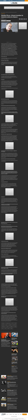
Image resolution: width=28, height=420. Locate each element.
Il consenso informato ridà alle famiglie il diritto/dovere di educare (12, 376)
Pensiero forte (4, 12)
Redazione (16, 414)
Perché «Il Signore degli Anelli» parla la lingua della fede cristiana (12, 390)
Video (9, 0)
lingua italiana (3, 326)
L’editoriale (10, 414)
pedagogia (11, 326)
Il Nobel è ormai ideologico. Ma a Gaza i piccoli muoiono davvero (12, 404)
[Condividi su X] (21, 19)
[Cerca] (2, 1)
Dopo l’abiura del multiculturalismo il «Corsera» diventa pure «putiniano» (5, 340)
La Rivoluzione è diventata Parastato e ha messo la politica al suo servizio (14, 354)
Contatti (21, 414)
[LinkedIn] (16, 416)
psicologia (15, 326)
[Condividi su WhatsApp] (23, 19)
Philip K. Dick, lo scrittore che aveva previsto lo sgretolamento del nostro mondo (11, 383)
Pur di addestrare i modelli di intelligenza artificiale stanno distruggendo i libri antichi (14, 363)
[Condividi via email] (24, 19)
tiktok (8, 328)
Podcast (12, 0)
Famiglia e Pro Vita (9, 375)
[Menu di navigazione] (1, 1)
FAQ (18, 414)
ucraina (11, 328)
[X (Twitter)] (13, 416)
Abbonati (26, 0)
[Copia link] (26, 19)
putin (2, 328)
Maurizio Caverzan (3, 19)
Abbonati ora (24, 414)
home (1, 12)
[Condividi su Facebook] (19, 19)
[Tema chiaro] (17, 0)
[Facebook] (11, 416)
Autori (13, 414)
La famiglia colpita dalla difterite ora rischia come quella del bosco (14, 339)
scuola (5, 328)
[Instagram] (14, 416)
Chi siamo (7, 414)
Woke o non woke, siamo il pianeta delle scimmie (14, 346)
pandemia (7, 326)
